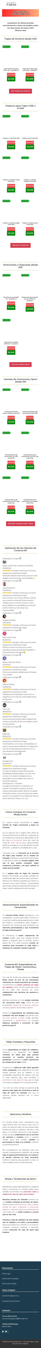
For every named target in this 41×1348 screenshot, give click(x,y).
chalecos (35, 1005)
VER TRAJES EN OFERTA (20, 91)
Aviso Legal (6, 1274)
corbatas (6, 1008)
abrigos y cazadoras (10, 1209)
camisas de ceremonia (21, 1005)
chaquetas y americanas (28, 1207)
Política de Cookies (9, 1284)
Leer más (24, 798)
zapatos (30, 1008)
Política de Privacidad (10, 1279)
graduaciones (22, 1020)
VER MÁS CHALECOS (20, 245)
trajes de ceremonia (14, 840)
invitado (21, 1018)
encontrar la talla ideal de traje (15, 1080)
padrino (14, 1018)
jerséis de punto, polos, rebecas (26, 1204)
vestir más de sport (18, 843)
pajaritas (13, 1008)
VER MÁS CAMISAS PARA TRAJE (20, 524)
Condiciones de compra (11, 1301)
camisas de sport (10, 1207)
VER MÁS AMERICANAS (20, 364)
